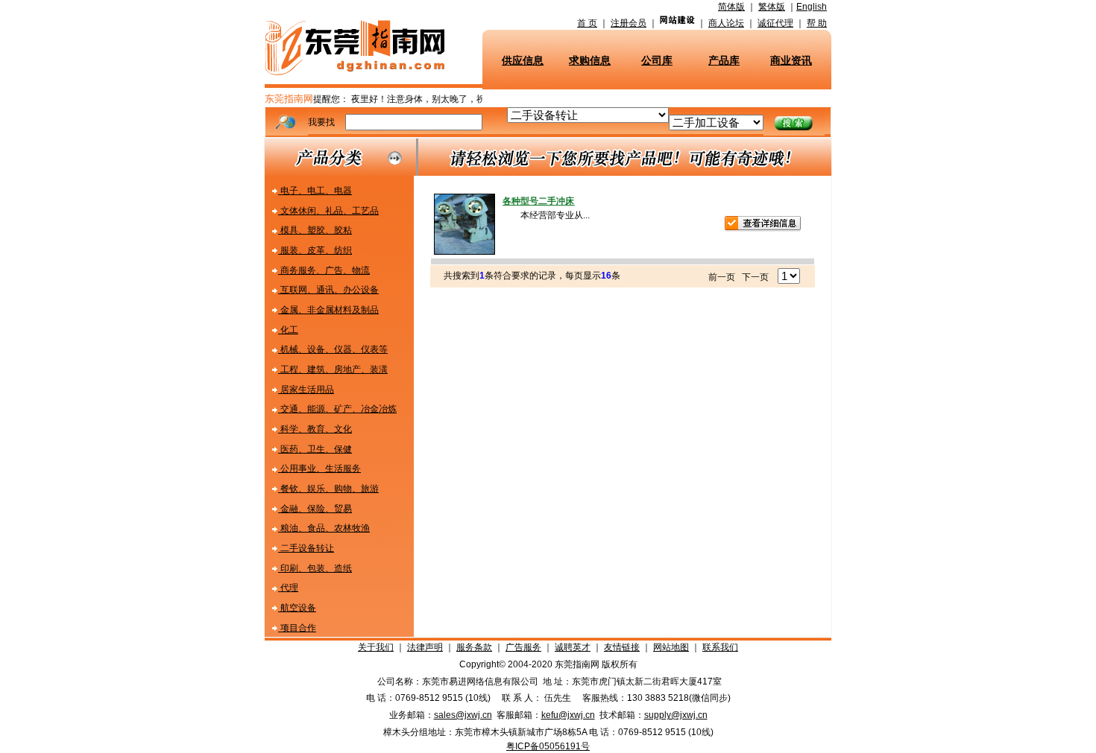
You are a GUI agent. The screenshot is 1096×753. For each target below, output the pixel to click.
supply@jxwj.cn (676, 715)
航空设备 (297, 608)
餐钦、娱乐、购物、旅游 (328, 488)
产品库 (724, 60)
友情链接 (622, 647)
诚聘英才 (572, 647)
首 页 (587, 23)
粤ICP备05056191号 (548, 746)
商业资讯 (791, 60)
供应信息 (523, 60)
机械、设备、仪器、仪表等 (333, 349)
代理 (288, 587)
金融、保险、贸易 (315, 508)
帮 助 (817, 23)
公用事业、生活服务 (319, 468)
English (811, 6)
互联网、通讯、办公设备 (328, 290)
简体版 (731, 6)
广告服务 (523, 647)
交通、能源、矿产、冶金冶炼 (337, 409)
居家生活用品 (306, 389)
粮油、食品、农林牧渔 (324, 528)
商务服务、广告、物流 (324, 270)
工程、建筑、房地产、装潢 (333, 369)
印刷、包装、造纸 (315, 568)
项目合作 (297, 628)
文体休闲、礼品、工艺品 (328, 211)
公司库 (657, 60)
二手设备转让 (306, 548)
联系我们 (720, 647)
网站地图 (671, 647)
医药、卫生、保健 (315, 449)
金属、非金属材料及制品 (328, 310)
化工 (288, 330)
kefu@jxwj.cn (568, 715)
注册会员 (628, 23)
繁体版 (771, 6)
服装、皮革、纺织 (315, 250)
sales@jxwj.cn (463, 715)
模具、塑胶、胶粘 (315, 230)
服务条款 (474, 647)
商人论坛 (726, 23)
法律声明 (425, 647)
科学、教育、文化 (315, 429)
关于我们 (376, 647)
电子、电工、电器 (315, 190)
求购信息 (590, 60)
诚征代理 (775, 23)
